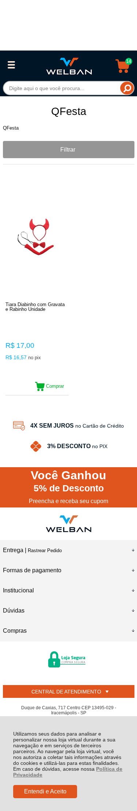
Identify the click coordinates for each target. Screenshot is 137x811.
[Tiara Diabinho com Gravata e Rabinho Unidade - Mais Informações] (37, 239)
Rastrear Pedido (45, 550)
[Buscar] (127, 88)
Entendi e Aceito (45, 791)
